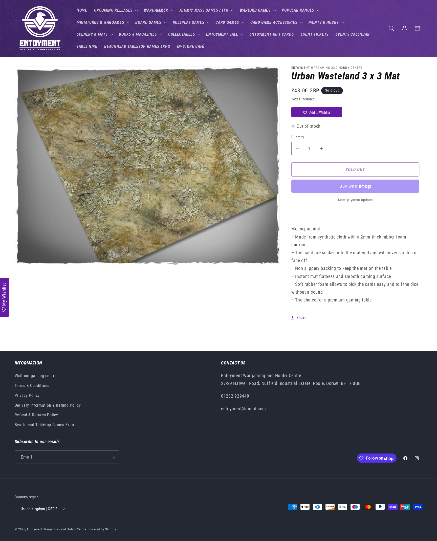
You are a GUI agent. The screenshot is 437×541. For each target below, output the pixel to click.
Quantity (297, 137)
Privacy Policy (27, 395)
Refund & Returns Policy (36, 415)
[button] (115, 10)
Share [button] (301, 317)
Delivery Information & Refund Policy (48, 405)
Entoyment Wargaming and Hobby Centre (56, 529)
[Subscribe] (112, 457)
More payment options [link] (355, 200)
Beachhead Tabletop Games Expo (44, 425)
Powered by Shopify (102, 529)
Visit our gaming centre (36, 376)
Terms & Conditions (32, 385)
